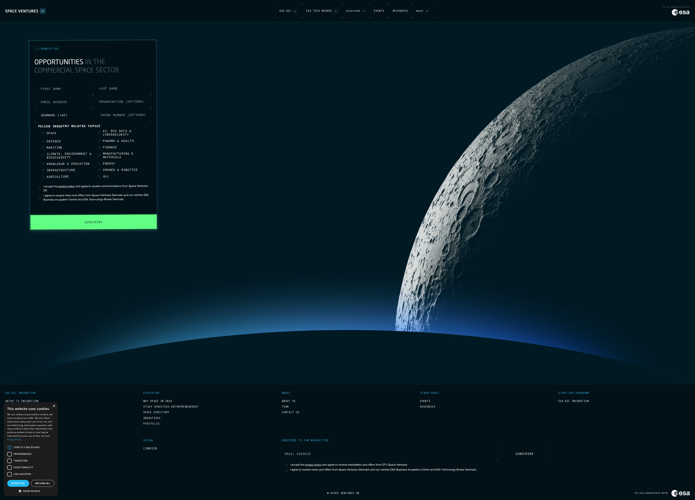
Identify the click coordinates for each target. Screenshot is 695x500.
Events (425, 401)
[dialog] (31, 449)
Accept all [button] (18, 483)
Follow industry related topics (69, 127)
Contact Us (290, 412)
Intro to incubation (21, 401)
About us (289, 401)
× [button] (53, 406)
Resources (427, 406)
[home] (25, 11)
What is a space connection (27, 406)
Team (285, 406)
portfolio (151, 423)
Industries (152, 418)
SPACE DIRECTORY (156, 412)
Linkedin (150, 448)
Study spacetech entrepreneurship (170, 406)
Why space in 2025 (157, 401)
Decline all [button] (42, 483)
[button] (356, 11)
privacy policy (66, 188)
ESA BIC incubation (573, 401)
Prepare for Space (19, 448)
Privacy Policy (14, 439)
